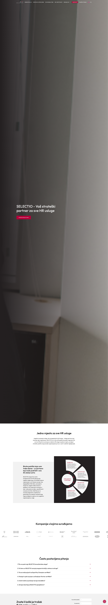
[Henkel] (19, 532)
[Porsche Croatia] (25, 536)
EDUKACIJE (66, 2)
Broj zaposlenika (76, 603)
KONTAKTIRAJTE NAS (24, 217)
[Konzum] (60, 536)
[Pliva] (77, 532)
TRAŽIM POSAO (82, 2)
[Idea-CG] (83, 536)
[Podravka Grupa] (13, 536)
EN (91, 2)
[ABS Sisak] (37, 536)
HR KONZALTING (49, 2)
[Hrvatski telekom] (30, 532)
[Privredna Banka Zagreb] (65, 532)
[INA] (54, 532)
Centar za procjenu (38, 2)
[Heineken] (7, 532)
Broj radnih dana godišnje (75, 599)
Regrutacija (28, 2)
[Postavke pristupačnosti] (104, 601)
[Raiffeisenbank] (88, 532)
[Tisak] (95, 536)
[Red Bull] (100, 532)
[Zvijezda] (71, 536)
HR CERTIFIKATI (58, 2)
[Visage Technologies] (48, 536)
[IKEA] (42, 532)
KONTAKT (75, 2)
